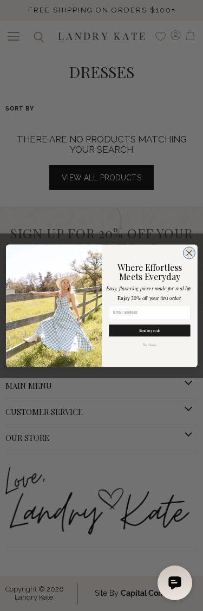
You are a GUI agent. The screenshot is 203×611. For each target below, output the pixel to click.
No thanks (149, 344)
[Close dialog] (189, 252)
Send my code (149, 330)
